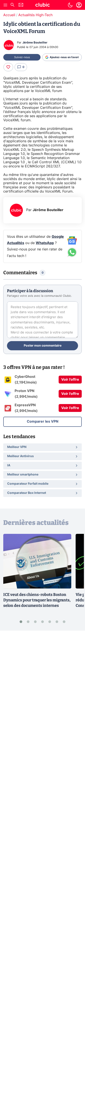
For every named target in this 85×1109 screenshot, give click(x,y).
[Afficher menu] (5, 5)
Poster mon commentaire (42, 345)
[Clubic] (42, 5)
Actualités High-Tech (35, 15)
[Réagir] (8, 67)
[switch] (70, 5)
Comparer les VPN (42, 421)
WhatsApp (45, 243)
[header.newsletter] (21, 5)
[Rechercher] (12, 5)
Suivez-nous (22, 57)
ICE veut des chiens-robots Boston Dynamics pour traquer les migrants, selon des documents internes (37, 600)
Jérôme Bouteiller (34, 42)
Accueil (9, 15)
